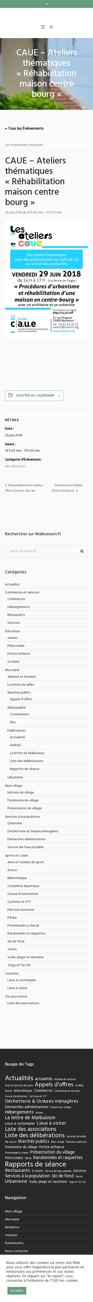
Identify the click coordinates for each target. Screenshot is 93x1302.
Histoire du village (20, 792)
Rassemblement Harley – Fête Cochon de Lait (25, 488)
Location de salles (20, 685)
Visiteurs (11, 1235)
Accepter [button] (16, 1290)
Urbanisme (15, 777)
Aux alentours (15, 466)
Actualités (17, 737)
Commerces (16, 599)
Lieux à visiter (17, 988)
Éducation (12, 631)
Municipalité (16, 708)
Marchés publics (19, 693)
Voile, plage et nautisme (25, 957)
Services (13, 623)
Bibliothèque (17, 878)
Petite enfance (18, 654)
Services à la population (22, 817)
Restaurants (16, 615)
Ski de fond (15, 941)
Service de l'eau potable (25, 847)
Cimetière (14, 823)
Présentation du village (24, 808)
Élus (12, 722)
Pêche (12, 918)
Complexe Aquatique (23, 886)
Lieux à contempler (21, 980)
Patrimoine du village (23, 800)
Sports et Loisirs (16, 856)
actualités (12, 584)
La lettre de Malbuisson (27, 753)
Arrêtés (15, 745)
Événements (14, 1243)
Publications (16, 731)
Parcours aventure (20, 910)
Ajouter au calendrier (35, 395)
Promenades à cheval (23, 926)
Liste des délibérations (26, 761)
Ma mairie (12, 670)
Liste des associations (23, 1003)
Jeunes (12, 638)
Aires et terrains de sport (25, 862)
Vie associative (16, 997)
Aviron (12, 870)
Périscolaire (16, 646)
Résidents (12, 1227)
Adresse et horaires (21, 677)
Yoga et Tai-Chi (19, 965)
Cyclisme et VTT (19, 902)
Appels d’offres (21, 699)
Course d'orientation (22, 894)
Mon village (13, 786)
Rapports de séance (24, 769)
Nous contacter (16, 1251)
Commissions (19, 714)
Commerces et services (22, 592)
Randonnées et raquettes (26, 933)
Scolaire (13, 662)
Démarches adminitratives (26, 839)
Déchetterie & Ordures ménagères (32, 831)
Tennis (12, 949)
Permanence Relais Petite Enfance (67, 488)
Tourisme (11, 973)
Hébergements (18, 607)
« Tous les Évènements (24, 128)
